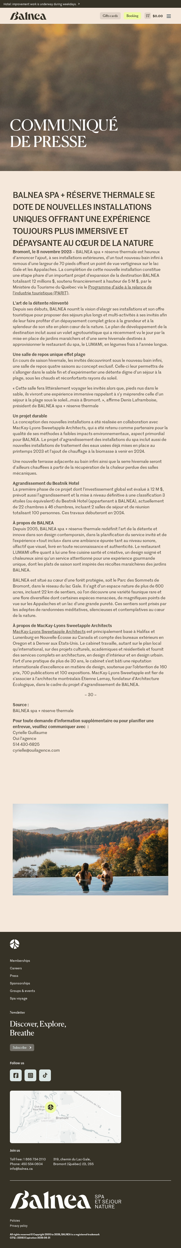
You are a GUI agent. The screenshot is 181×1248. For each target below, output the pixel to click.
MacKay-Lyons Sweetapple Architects (49, 631)
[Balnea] (65, 1199)
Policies (15, 1220)
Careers (16, 968)
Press (14, 975)
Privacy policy (19, 1226)
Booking (132, 16)
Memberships (20, 960)
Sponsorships (20, 983)
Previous (14, 851)
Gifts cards (110, 16)
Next (166, 851)
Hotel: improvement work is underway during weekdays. (40, 4)
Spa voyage (18, 998)
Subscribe (20, 1047)
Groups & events (22, 990)
